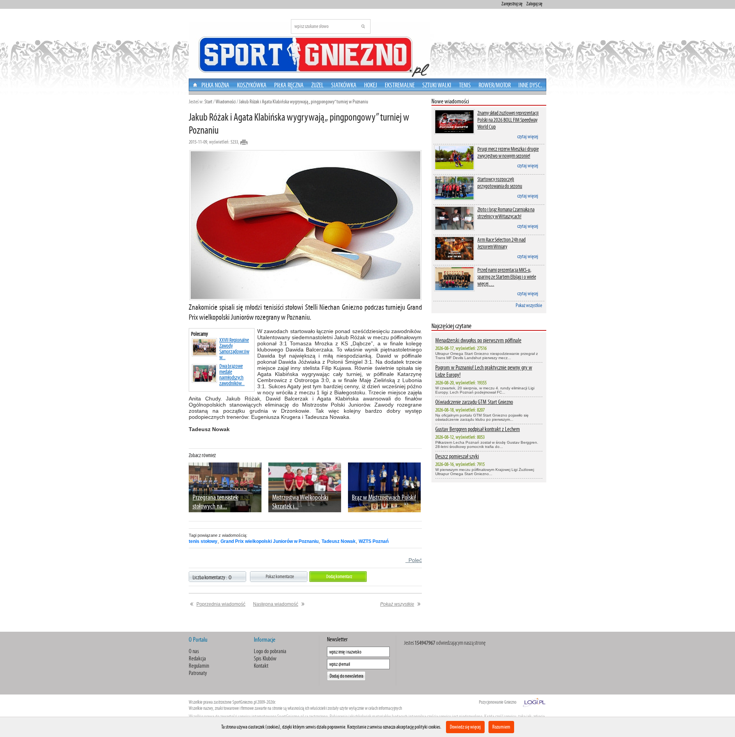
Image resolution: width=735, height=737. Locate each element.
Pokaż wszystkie (529, 305)
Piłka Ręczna (289, 85)
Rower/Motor (495, 85)
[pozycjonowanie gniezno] (534, 701)
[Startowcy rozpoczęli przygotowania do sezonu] (454, 200)
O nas (194, 651)
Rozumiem (501, 727)
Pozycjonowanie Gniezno (497, 702)
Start (208, 101)
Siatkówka (343, 85)
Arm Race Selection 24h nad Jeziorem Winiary (501, 243)
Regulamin (199, 665)
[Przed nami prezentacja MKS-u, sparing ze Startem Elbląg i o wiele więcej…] (454, 291)
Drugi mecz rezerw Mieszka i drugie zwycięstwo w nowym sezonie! (508, 152)
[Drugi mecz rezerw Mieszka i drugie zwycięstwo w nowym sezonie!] (454, 170)
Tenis (465, 85)
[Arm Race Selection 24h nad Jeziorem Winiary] (454, 260)
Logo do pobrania (270, 651)
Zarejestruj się (512, 4)
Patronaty (198, 673)
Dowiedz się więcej (465, 727)
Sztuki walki (436, 85)
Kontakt (261, 665)
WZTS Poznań (374, 541)
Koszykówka (251, 85)
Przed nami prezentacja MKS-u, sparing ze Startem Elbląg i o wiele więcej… (506, 276)
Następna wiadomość (275, 604)
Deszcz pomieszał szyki (457, 456)
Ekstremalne (400, 85)
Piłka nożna (215, 85)
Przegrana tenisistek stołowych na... (215, 501)
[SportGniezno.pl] (367, 76)
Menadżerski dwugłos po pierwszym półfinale (478, 340)
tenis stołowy (203, 541)
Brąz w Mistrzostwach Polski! (384, 497)
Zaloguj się (534, 4)
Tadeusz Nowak (339, 541)
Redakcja (197, 658)
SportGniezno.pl (244, 702)
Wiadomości (226, 101)
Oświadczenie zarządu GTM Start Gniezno (474, 401)
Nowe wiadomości (450, 101)
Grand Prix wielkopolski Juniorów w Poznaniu (269, 541)
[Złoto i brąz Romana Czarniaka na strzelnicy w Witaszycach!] (454, 230)
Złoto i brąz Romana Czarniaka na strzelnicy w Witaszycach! (505, 213)
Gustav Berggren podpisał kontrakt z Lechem (477, 429)
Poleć (413, 560)
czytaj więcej (527, 136)
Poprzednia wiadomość (220, 604)
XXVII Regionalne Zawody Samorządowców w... (234, 348)
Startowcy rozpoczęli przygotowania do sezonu (499, 183)
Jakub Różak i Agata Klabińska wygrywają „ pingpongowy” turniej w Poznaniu (303, 101)
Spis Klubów (265, 658)
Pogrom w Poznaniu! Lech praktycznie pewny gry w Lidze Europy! (483, 371)
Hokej (370, 85)
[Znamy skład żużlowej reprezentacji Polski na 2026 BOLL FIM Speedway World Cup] (454, 134)
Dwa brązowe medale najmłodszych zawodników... (232, 374)
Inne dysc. (530, 85)
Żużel (317, 85)
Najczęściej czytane (451, 326)
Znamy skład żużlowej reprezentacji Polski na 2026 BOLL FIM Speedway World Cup (508, 119)
